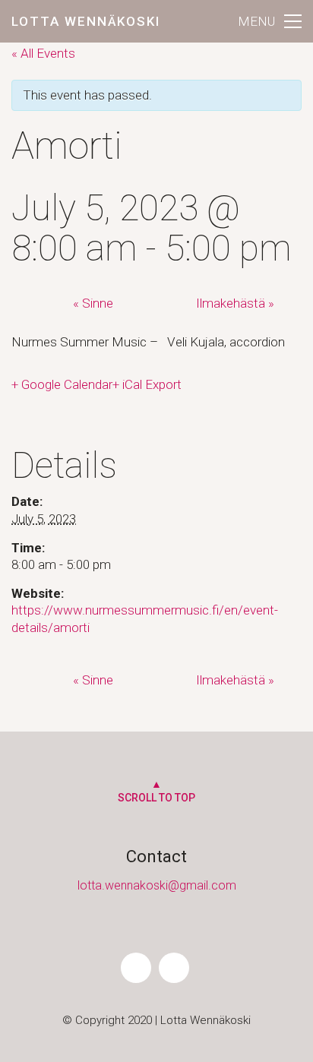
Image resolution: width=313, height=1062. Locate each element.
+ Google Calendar (61, 384)
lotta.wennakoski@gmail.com (156, 885)
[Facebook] (136, 968)
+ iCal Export (147, 384)
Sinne (93, 303)
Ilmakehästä (235, 303)
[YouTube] (174, 968)
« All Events (43, 53)
